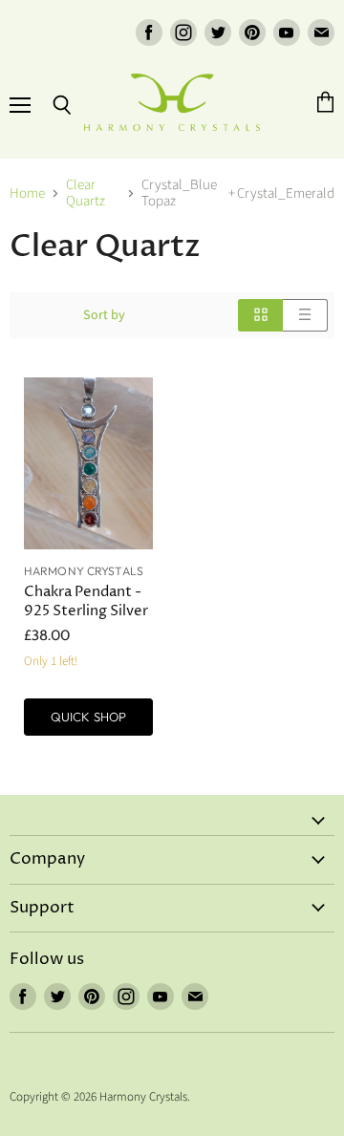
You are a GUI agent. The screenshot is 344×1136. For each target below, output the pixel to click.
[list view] (305, 315)
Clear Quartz (85, 193)
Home (27, 193)
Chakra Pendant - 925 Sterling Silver (86, 601)
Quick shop (88, 716)
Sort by (104, 315)
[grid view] (260, 315)
